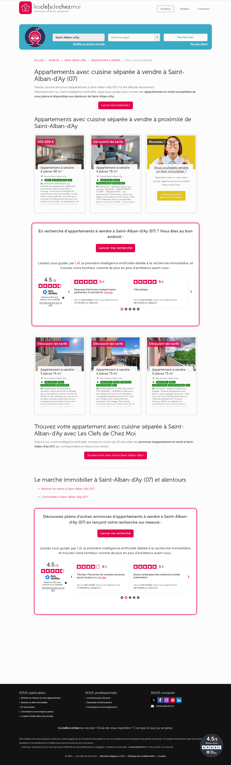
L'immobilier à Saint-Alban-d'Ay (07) (64, 497)
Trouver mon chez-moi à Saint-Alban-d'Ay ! (115, 455)
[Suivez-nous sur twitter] (154, 700)
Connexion (203, 9)
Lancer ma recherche (115, 248)
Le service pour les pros (98, 698)
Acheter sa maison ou (41, 698)
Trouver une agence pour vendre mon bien (171, 196)
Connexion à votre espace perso (37, 711)
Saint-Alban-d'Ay (75, 60)
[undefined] (63, 297)
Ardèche (54, 60)
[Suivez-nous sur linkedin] (179, 700)
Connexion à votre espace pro (102, 707)
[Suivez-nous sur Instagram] (166, 700)
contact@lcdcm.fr (165, 706)
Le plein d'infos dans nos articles (37, 716)
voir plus (108, 292)
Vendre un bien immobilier (34, 702)
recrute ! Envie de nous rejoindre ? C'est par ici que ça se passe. (115, 728)
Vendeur (184, 9)
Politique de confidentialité (141, 756)
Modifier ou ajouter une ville (89, 44)
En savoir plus (28, 707)
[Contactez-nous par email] (152, 706)
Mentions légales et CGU (112, 756)
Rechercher (185, 37)
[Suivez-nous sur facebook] (160, 700)
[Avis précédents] (68, 292)
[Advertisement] (115, 646)
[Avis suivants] (191, 292)
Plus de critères (199, 44)
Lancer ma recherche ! (115, 105)
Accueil (39, 60)
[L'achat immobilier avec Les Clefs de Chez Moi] (49, 7)
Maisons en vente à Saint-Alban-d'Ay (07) (68, 488)
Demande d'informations (99, 702)
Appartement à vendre (105, 60)
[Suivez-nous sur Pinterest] (173, 700)
